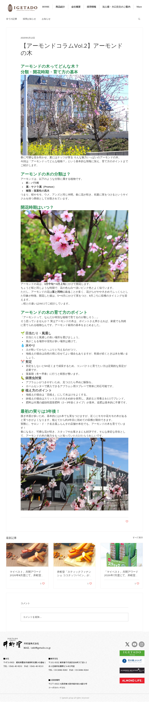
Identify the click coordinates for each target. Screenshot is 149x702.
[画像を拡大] (74, 474)
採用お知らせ (29, 19)
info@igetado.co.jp (41, 648)
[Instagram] (141, 644)
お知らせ (46, 19)
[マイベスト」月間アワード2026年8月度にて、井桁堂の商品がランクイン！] (27, 555)
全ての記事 (11, 19)
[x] (127, 644)
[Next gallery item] (125, 474)
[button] (139, 19)
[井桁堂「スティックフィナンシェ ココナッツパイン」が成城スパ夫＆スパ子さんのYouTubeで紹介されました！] (75, 555)
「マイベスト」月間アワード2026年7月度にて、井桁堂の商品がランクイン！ (121, 573)
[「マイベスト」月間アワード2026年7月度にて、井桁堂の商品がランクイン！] (122, 555)
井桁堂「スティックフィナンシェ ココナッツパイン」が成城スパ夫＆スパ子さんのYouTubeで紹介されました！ (74, 573)
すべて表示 (138, 537)
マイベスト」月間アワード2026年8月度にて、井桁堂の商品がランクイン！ (27, 573)
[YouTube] (134, 644)
